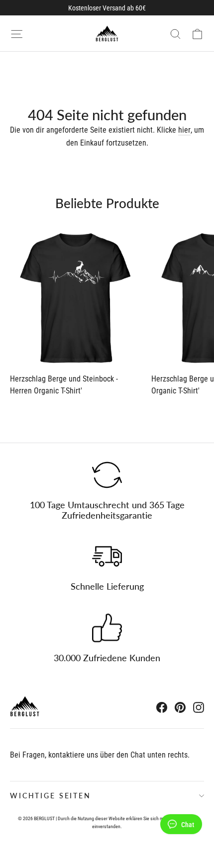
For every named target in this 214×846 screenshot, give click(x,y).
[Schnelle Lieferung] (107, 556)
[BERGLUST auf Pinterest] (180, 706)
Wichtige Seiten (50, 795)
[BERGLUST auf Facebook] (161, 706)
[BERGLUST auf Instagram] (198, 706)
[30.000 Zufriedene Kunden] (107, 628)
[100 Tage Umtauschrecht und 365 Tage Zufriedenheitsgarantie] (107, 475)
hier (184, 130)
